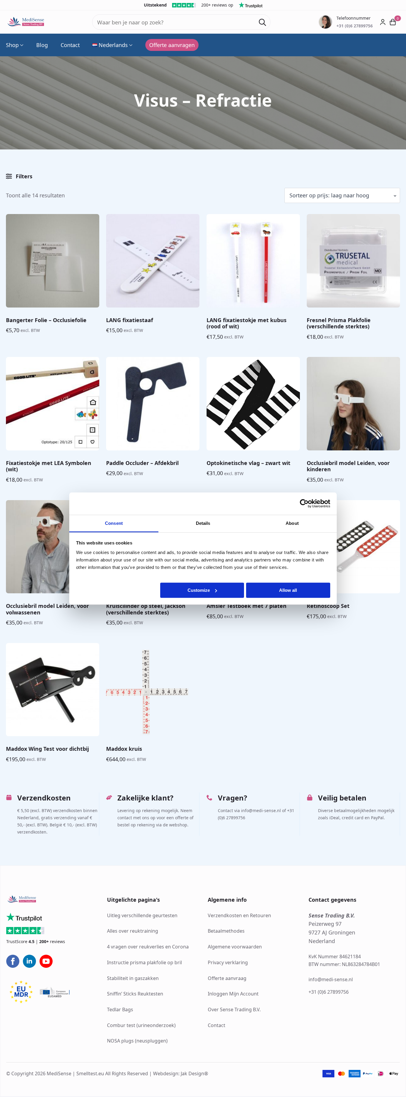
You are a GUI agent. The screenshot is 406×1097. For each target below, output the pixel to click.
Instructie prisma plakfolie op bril (144, 962)
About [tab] (292, 523)
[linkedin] (29, 961)
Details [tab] (203, 523)
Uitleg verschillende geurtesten (142, 915)
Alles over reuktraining (132, 931)
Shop (12, 45)
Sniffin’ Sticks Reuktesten (135, 993)
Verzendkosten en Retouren (239, 915)
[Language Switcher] (130, 45)
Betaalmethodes (226, 931)
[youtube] (46, 961)
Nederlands (113, 45)
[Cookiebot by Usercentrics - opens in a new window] (304, 503)
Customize (199, 589)
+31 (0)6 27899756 (329, 992)
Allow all (288, 589)
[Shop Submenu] (21, 45)
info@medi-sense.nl (331, 979)
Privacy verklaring (228, 962)
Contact (70, 45)
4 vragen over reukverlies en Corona (148, 946)
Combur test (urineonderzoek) (141, 1025)
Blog (42, 45)
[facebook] (12, 961)
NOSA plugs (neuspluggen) (137, 1041)
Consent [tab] (114, 523)
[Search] (262, 22)
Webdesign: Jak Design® (180, 1073)
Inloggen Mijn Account (233, 993)
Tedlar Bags (120, 1009)
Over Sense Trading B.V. (234, 1009)
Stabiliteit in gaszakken (133, 978)
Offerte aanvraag (227, 978)
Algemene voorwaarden (235, 946)
